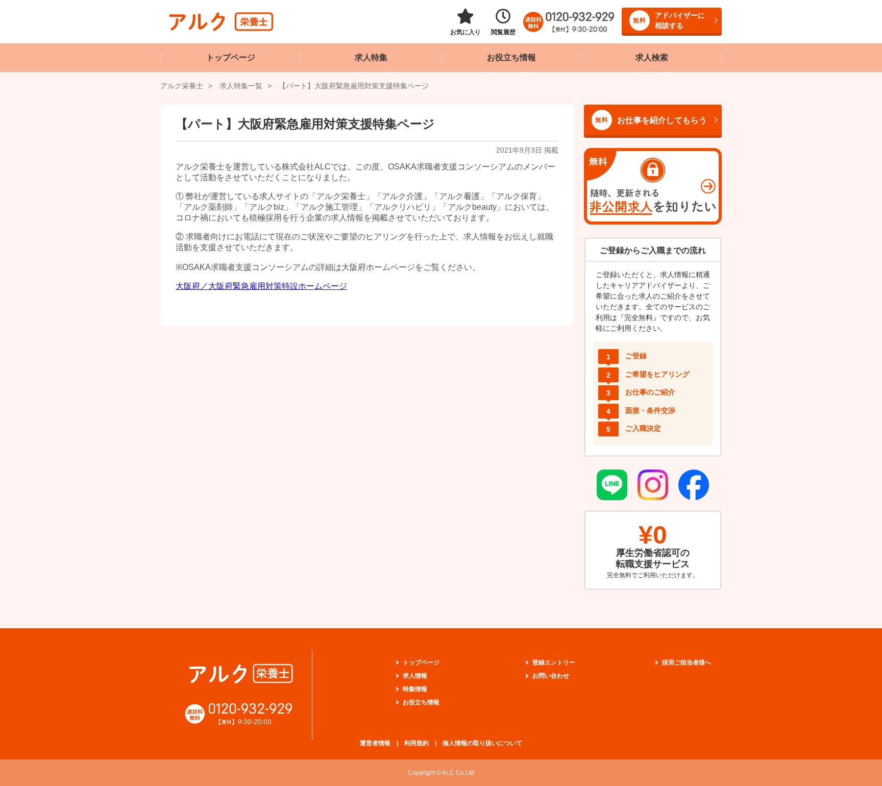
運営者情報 (375, 743)
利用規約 (416, 743)
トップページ (230, 57)
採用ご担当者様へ (686, 662)
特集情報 (415, 689)
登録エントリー (553, 662)
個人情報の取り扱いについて (482, 743)
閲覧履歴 (503, 32)
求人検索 (651, 57)
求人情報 (415, 675)
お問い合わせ (550, 675)
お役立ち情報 (511, 57)
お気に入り (465, 32)
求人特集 (371, 57)
